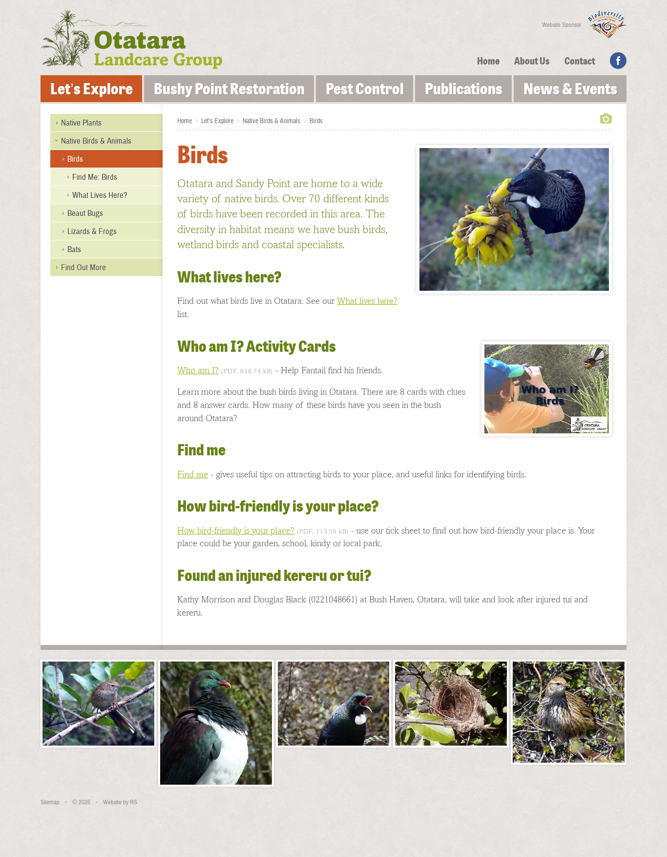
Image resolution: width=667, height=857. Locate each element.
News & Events (570, 90)
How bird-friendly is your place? (235, 530)
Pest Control (365, 90)
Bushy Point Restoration (229, 90)
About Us (532, 62)
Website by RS (120, 802)
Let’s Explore (91, 90)
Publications (463, 90)
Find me (192, 474)
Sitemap (50, 802)
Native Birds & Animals (271, 121)
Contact (579, 62)
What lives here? (367, 301)
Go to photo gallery (606, 118)
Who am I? (198, 370)
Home (488, 62)
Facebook (618, 60)
